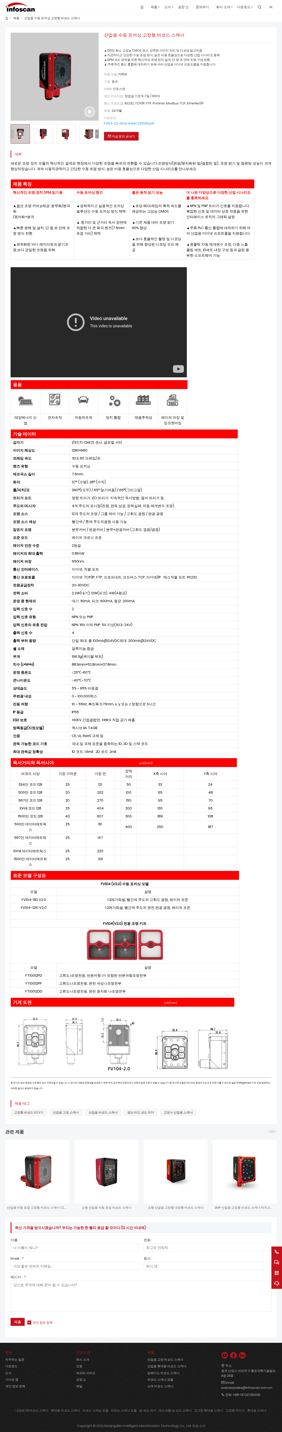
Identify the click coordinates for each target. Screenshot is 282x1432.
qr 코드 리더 (147, 1410)
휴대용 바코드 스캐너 (65, 1410)
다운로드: (110, 118)
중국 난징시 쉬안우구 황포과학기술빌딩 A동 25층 (248, 1373)
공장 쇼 (81, 1379)
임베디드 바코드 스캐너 (163, 1373)
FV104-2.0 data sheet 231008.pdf (129, 123)
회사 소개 (82, 1359)
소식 (8, 1373)
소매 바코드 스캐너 (160, 1386)
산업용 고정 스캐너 (66, 1112)
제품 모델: (111, 74)
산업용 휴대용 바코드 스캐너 (166, 1366)
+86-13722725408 (246, 1395)
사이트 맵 (11, 1379)
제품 (16, 18)
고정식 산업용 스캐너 (178, 1112)
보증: (107, 110)
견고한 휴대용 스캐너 (208, 1410)
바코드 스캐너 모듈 (160, 1379)
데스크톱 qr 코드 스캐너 (175, 1410)
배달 (79, 1386)
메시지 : (18, 1277)
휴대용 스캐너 (256, 1410)
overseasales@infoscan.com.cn (246, 1388)
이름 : (15, 1240)
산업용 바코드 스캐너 (103, 1112)
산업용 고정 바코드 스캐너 (165, 1359)
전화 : (148, 1240)
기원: (107, 81)
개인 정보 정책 (42, 1322)
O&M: (108, 89)
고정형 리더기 (235, 1410)
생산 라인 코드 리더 (140, 1112)
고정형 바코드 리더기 (28, 1112)
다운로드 (11, 1366)
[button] (97, 134)
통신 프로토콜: (114, 103)
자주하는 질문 (14, 1359)
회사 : (148, 1259)
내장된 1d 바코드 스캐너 (32, 1410)
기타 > (273, 1132)
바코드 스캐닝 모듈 (95, 1410)
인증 (79, 1366)
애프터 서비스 (85, 1373)
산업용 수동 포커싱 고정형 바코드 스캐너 (52, 18)
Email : (17, 1259)
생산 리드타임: (114, 96)
